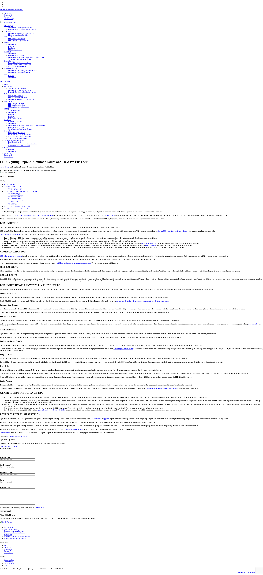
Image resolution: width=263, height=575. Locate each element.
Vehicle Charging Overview (17, 88)
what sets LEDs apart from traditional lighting (172, 231)
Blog (7, 167)
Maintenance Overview (15, 96)
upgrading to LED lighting (74, 429)
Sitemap (6, 565)
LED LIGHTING (11, 184)
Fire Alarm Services (10, 68)
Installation (7, 52)
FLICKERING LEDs (16, 188)
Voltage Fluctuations (16, 196)
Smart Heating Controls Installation (19, 65)
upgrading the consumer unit (123, 349)
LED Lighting (8, 37)
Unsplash (24, 436)
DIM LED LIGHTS (16, 189)
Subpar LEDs (14, 201)
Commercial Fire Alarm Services (14, 140)
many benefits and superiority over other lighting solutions (34, 215)
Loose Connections (16, 193)
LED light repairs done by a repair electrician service (74, 263)
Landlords (11, 48)
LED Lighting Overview (16, 103)
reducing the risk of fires (149, 243)
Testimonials (8, 15)
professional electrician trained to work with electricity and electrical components (142, 301)
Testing (6, 42)
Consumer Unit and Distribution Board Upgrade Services (26, 57)
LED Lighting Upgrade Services (18, 40)
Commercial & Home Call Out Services (21, 33)
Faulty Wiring (14, 204)
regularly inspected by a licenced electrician (51, 410)
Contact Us (7, 17)
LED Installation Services (16, 39)
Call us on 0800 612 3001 (8, 447)
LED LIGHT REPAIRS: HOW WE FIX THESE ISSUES (23, 191)
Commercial (12, 44)
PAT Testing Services (15, 50)
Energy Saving (9, 61)
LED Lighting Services (11, 529)
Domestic (11, 46)
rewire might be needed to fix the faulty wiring (162, 388)
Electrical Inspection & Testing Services (17, 536)
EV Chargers (8, 26)
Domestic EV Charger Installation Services (22, 29)
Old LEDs (13, 203)
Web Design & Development (246, 572)
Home (2, 167)
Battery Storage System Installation (19, 63)
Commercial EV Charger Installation (20, 27)
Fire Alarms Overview (15, 142)
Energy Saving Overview (16, 133)
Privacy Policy (40, 508)
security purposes (150, 245)
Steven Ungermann (12, 436)
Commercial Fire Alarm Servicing (19, 72)
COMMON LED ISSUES (13, 186)
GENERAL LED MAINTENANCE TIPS (18, 206)
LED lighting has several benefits (11, 234)
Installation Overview (15, 122)
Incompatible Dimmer (17, 195)
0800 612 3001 (5, 81)
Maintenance (8, 31)
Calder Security (9, 19)
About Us (7, 13)
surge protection (253, 324)
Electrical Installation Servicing (18, 35)
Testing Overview (14, 110)
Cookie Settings (9, 563)
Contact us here (5, 433)
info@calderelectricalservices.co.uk (11, 10)
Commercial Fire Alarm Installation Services (22, 70)
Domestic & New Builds (16, 55)
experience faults (109, 215)
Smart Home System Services (17, 66)
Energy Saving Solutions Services (15, 538)
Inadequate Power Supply (18, 200)
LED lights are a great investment (11, 256)
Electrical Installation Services (14, 531)
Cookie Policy (8, 562)
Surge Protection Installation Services (20, 59)
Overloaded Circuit (16, 198)
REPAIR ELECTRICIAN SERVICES (17, 208)
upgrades (106, 419)
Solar (5, 74)
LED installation (96, 419)
